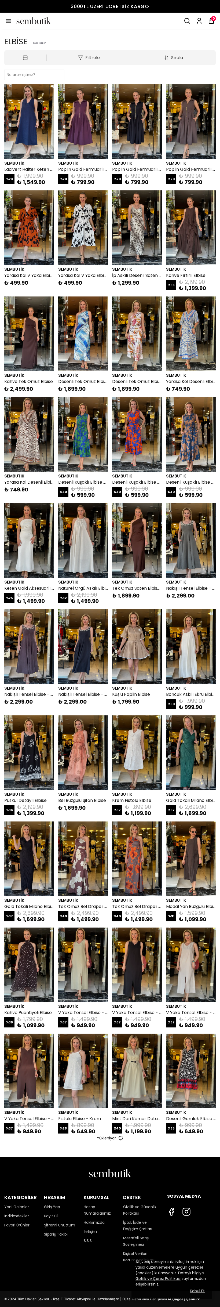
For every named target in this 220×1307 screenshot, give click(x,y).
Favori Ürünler (17, 1225)
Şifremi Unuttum (59, 1225)
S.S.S (88, 1240)
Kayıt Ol (51, 1216)
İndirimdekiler (16, 1216)
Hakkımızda (94, 1222)
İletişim (90, 1231)
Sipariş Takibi (56, 1234)
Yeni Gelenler (16, 1207)
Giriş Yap (52, 1207)
